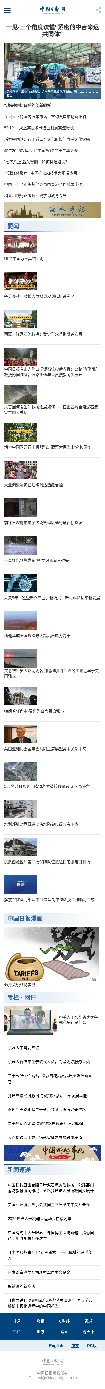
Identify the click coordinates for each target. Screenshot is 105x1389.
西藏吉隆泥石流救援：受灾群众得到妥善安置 (43, 334)
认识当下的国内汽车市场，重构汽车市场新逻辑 (45, 117)
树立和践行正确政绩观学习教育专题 (35, 196)
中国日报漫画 (24, 918)
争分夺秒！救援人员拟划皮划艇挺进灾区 (39, 296)
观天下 (88, 1332)
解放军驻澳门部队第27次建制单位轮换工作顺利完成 (49, 900)
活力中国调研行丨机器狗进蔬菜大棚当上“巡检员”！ (48, 447)
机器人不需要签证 (23, 1048)
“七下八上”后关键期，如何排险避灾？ (36, 162)
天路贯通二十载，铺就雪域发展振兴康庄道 (45, 1138)
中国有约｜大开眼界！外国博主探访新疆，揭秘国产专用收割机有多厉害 (51, 1236)
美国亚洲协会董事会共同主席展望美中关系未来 (45, 749)
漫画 (64, 1332)
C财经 (64, 1321)
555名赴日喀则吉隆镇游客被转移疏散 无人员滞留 (47, 786)
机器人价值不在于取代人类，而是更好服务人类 (49, 1062)
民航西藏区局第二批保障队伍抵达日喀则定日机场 (47, 862)
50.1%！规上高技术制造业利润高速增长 (39, 128)
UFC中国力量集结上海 (24, 259)
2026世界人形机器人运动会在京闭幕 (39, 1219)
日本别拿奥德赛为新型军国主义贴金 (39, 1272)
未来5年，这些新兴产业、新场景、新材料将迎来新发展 (52, 598)
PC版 (92, 1346)
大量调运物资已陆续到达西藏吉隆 (33, 485)
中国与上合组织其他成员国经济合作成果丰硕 (43, 184)
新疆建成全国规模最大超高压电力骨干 (37, 636)
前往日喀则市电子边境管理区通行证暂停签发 (43, 523)
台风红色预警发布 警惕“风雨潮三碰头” (37, 560)
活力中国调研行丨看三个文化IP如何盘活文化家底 (47, 139)
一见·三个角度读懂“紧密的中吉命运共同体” (52, 30)
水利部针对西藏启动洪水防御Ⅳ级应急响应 (41, 824)
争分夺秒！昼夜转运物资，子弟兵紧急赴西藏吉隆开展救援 (42, 93)
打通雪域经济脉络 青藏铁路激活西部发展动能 (47, 1096)
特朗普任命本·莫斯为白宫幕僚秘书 (34, 711)
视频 (89, 1321)
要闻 (13, 226)
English (56, 1346)
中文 (75, 1346)
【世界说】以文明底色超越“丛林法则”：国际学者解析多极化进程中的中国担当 (50, 1303)
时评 (16, 1321)
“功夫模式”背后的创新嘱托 (27, 105)
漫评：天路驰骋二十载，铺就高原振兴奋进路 (47, 1110)
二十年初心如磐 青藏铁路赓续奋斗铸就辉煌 (45, 1124)
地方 (40, 1332)
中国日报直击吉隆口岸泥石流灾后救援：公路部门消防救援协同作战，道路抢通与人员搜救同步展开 (51, 1188)
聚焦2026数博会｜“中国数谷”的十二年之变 (41, 151)
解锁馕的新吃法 (21, 1286)
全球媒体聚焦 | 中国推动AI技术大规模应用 (40, 173)
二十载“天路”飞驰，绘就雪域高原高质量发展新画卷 (50, 1079)
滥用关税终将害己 (19, 985)
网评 (30, 997)
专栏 (13, 997)
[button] (82, 92)
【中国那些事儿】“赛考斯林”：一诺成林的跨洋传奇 (50, 1255)
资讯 (40, 1321)
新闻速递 (19, 1169)
